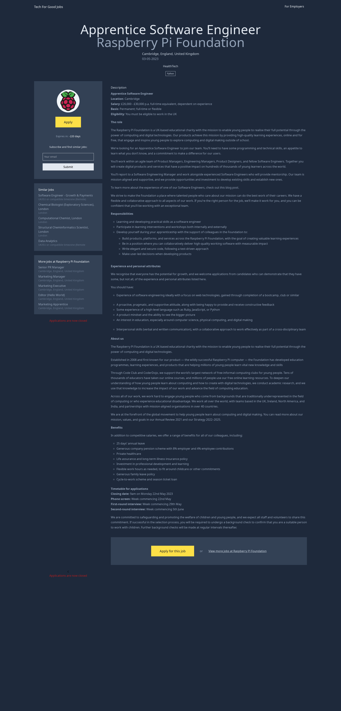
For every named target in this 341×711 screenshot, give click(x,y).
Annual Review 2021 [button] (168, 420)
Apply (68, 122)
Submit (68, 167)
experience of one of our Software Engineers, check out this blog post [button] (191, 187)
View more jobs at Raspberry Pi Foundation (238, 551)
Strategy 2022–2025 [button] (207, 420)
